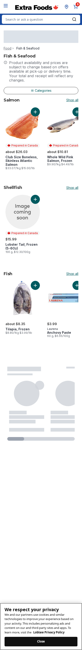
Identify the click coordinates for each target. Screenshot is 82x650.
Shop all (72, 100)
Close (41, 641)
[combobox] (41, 19)
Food (7, 48)
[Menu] (5, 5)
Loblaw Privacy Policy (48, 632)
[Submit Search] (74, 19)
